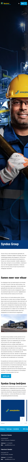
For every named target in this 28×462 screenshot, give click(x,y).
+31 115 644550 (8, 443)
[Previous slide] (21, 423)
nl (19, 3)
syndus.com (6, 376)
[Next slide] (25, 423)
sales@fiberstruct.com (10, 445)
